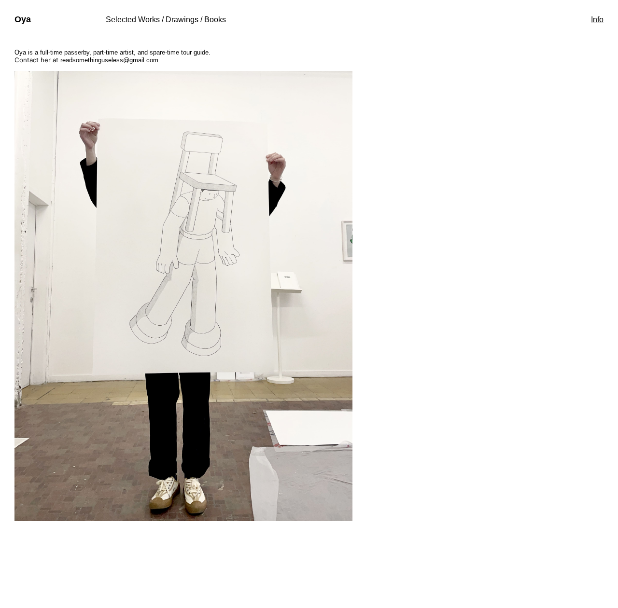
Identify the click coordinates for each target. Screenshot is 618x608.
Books (215, 19)
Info (597, 19)
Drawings (182, 19)
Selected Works (133, 19)
